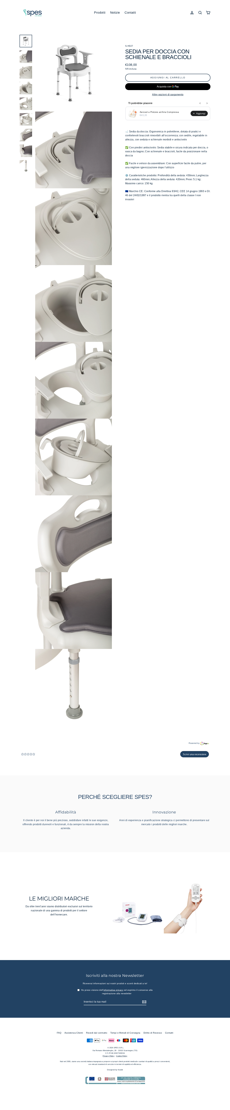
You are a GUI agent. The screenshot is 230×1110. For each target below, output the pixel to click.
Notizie (115, 12)
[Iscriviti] (143, 1001)
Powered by (194, 743)
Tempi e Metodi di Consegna (125, 1033)
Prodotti (99, 12)
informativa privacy (113, 990)
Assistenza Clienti (73, 1033)
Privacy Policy (108, 1056)
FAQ (59, 1033)
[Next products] (207, 103)
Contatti (130, 12)
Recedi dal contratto (96, 1033)
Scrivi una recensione (194, 754)
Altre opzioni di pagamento (167, 94)
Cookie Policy (121, 1056)
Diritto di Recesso (152, 1033)
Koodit (120, 1070)
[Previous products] (200, 103)
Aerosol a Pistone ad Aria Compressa (159, 112)
